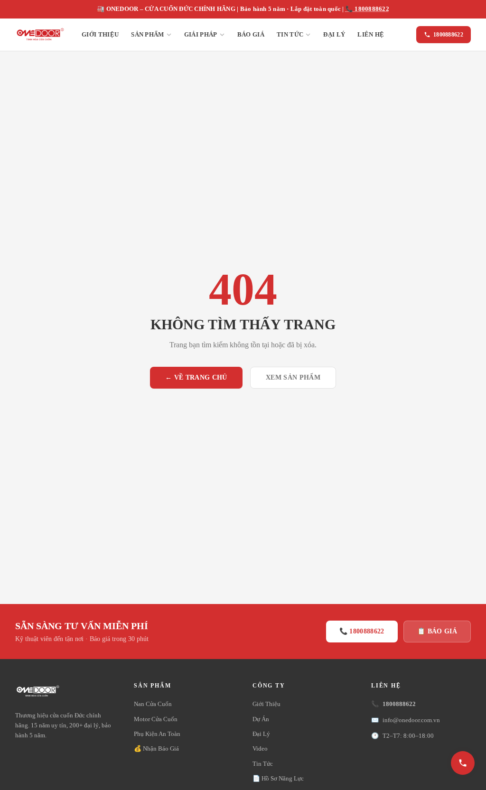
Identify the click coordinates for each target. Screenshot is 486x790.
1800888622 (448, 34)
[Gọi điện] (463, 763)
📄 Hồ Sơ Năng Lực (278, 778)
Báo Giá (250, 34)
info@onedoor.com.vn (405, 720)
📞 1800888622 (367, 9)
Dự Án (260, 719)
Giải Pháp (200, 34)
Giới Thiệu (100, 34)
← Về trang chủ (196, 377)
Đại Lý (334, 34)
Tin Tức (290, 34)
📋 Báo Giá (437, 631)
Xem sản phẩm (293, 377)
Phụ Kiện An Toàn (157, 733)
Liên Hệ (370, 34)
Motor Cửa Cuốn (156, 719)
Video (260, 748)
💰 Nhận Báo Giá (156, 748)
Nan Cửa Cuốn (153, 703)
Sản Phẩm (147, 34)
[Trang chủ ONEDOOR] (40, 34)
